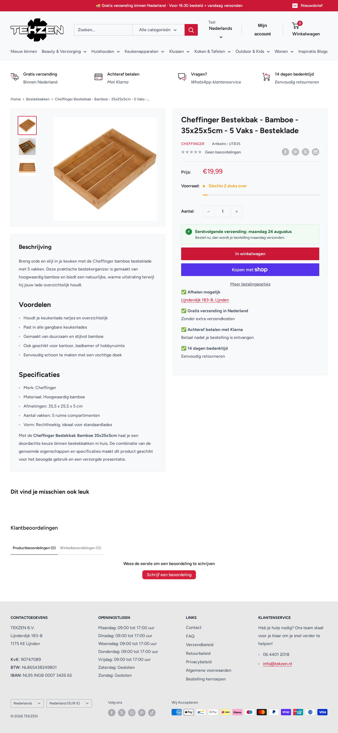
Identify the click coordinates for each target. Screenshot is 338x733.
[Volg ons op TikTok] (152, 712)
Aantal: (188, 211)
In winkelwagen (250, 253)
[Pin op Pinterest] (295, 152)
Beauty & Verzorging (61, 51)
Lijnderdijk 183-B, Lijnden (205, 299)
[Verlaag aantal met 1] (208, 211)
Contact (193, 627)
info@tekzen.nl (277, 663)
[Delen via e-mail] (315, 152)
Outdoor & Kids (250, 51)
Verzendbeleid (199, 644)
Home (16, 99)
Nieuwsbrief (312, 5)
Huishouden (102, 51)
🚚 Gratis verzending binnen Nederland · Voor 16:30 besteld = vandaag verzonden (169, 5)
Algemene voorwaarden (208, 670)
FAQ (190, 636)
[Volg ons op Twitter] (121, 712)
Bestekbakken (38, 99)
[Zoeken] (191, 30)
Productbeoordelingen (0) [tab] (34, 548)
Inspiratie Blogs (312, 51)
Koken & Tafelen (209, 51)
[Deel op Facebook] (285, 152)
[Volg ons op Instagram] (131, 712)
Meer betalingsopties (250, 284)
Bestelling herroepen (206, 678)
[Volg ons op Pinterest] (141, 712)
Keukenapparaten (141, 51)
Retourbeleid (198, 653)
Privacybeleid (199, 661)
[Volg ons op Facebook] (111, 712)
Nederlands (22, 703)
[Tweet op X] (305, 152)
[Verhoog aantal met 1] (236, 211)
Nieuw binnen (24, 51)
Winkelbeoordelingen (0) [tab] (80, 548)
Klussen (176, 51)
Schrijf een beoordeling (169, 574)
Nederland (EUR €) (64, 703)
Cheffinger (192, 144)
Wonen (281, 51)
